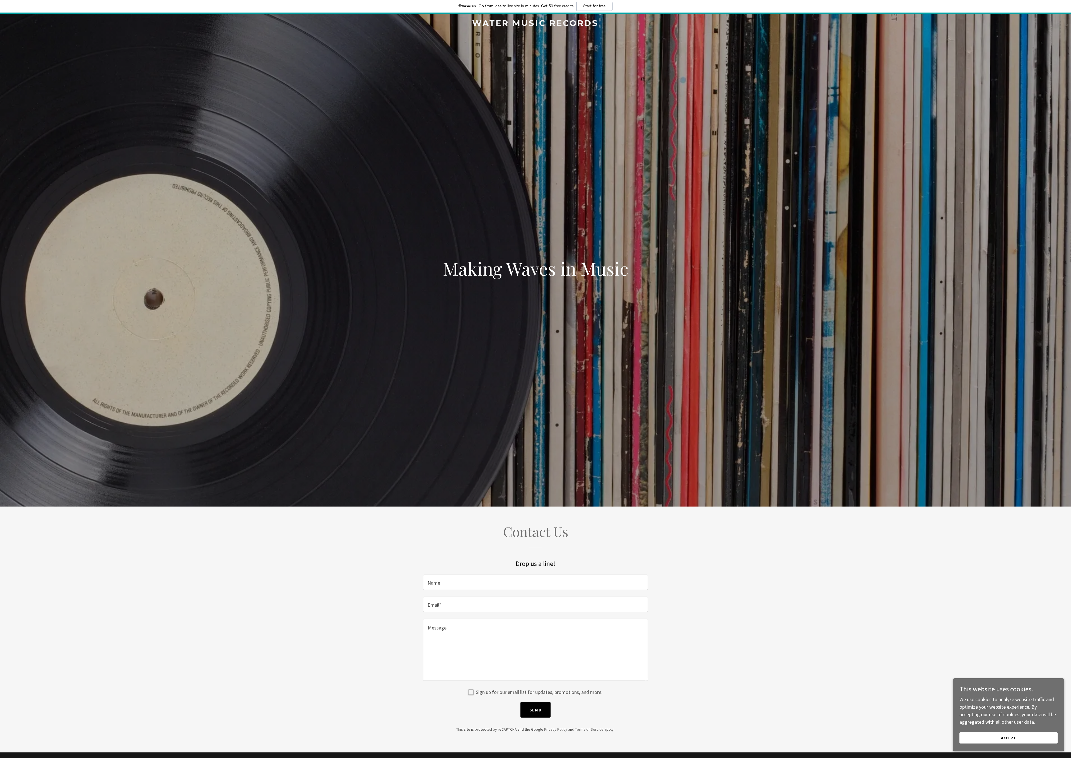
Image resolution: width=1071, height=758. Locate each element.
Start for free (594, 6)
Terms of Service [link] (589, 729)
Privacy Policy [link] (555, 729)
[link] (535, 24)
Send (535, 710)
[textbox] (535, 582)
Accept (1008, 737)
